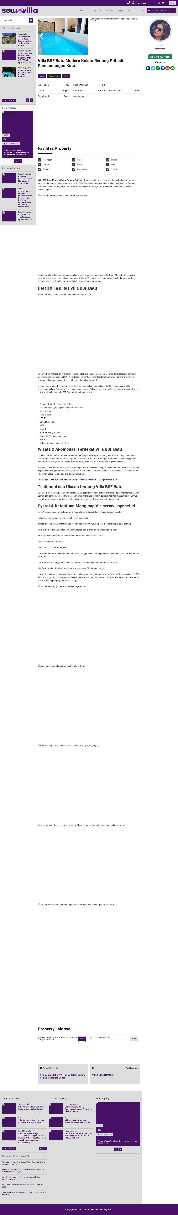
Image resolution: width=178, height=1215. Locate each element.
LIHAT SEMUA (9, 100)
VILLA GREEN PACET (50, 1075)
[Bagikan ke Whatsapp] (158, 68)
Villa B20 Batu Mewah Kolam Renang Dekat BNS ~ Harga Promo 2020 (84, 479)
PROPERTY (96, 11)
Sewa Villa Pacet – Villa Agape (108, 1075)
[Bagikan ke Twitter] (153, 68)
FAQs (141, 11)
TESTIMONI (109, 11)
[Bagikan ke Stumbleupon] (172, 68)
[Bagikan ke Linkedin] (162, 68)
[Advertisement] (89, 123)
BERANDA (83, 11)
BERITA (131, 11)
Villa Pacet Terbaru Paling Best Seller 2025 (18, 1185)
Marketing (160, 48)
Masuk (172, 3)
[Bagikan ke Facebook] (148, 68)
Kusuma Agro (77, 461)
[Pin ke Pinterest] (167, 68)
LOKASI (121, 11)
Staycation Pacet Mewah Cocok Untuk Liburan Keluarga (24, 1192)
